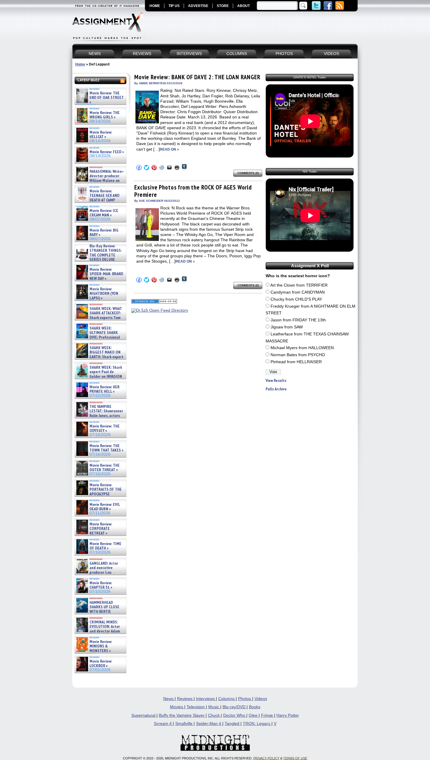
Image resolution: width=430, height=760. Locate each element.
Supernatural (143, 715)
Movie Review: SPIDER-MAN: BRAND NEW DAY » (106, 274)
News (169, 699)
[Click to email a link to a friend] (169, 167)
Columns (227, 699)
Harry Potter (287, 715)
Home (80, 64)
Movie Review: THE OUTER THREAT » (105, 467)
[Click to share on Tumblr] (184, 167)
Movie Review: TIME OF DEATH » (105, 546)
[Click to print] (177, 167)
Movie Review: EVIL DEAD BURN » (105, 506)
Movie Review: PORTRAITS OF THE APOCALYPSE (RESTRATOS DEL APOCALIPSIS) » (98, 494)
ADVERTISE (198, 6)
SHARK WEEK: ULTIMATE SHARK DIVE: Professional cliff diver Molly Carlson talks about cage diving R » (99, 337)
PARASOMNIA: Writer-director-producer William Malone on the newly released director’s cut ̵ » (99, 180)
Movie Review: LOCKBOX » (101, 663)
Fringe (267, 715)
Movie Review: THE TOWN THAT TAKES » (106, 448)
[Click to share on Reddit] (161, 167)
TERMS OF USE (295, 758)
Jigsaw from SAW (287, 327)
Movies (177, 707)
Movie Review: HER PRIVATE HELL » (105, 389)
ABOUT (243, 6)
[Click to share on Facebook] (139, 167)
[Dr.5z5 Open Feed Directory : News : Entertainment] (159, 310)
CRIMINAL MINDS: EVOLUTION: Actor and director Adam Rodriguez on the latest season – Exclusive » (97, 631)
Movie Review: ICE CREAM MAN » (104, 213)
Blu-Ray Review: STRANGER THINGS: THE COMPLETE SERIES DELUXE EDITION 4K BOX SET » (98, 255)
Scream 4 (163, 723)
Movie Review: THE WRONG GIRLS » (105, 115)
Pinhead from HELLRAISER (296, 362)
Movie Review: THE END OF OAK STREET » (107, 97)
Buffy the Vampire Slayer (182, 715)
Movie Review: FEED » (107, 152)
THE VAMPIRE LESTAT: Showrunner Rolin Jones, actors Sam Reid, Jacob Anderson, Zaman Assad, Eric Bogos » (99, 415)
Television (196, 707)
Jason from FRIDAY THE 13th (298, 320)
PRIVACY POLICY (266, 758)
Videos (260, 699)
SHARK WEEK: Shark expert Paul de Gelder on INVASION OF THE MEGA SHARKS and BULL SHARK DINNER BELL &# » (99, 378)
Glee (254, 715)
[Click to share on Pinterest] (154, 167)
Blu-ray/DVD (235, 707)
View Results (276, 380)
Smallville (184, 723)
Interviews (206, 699)
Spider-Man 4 (209, 723)
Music (214, 707)
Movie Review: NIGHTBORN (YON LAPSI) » (104, 293)
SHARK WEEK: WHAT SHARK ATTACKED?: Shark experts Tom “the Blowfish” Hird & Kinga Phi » (98, 317)
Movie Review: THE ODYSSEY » (105, 428)
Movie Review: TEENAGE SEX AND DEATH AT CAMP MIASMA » (97, 198)
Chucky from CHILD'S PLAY (296, 299)
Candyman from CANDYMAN (298, 292)
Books (254, 707)
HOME (154, 6)
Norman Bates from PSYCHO (298, 355)
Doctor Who (234, 715)
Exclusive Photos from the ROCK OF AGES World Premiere (193, 190)
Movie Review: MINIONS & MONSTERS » (101, 646)
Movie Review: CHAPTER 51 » (101, 585)
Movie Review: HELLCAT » (101, 134)
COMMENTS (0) (248, 173)
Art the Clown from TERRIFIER (299, 285)
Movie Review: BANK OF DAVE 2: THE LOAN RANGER (197, 77)
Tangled (232, 723)
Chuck (214, 715)
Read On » (169, 149)
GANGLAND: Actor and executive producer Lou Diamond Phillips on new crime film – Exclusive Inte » (100, 572)
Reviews (185, 699)
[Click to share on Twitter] (146, 167)
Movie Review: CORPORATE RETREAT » (101, 528)
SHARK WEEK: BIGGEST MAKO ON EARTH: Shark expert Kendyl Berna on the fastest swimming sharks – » (99, 357)
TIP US (174, 6)
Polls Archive (276, 389)
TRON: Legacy (257, 723)
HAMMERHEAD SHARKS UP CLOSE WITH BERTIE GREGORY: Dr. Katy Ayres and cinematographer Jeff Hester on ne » (99, 613)
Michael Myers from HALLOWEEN (302, 348)
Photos (245, 699)
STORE (223, 6)
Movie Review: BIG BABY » (104, 232)
